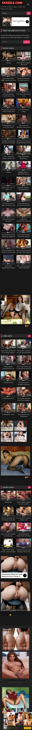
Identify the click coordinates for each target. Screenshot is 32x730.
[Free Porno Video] (13, 3)
